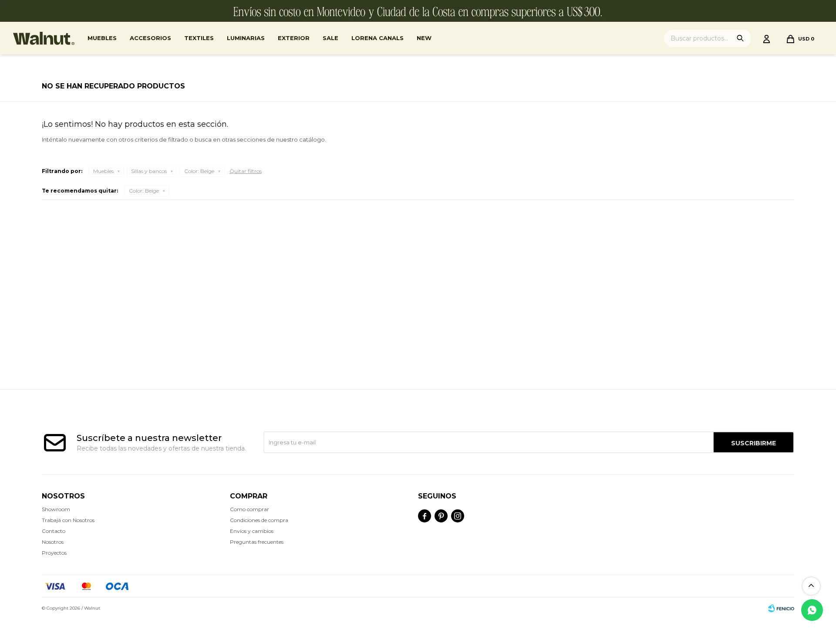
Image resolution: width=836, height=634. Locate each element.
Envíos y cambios (251, 531)
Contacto (53, 531)
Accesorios (150, 37)
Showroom (56, 509)
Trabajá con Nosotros (68, 520)
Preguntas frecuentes (256, 542)
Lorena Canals (377, 37)
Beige (199, 171)
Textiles (199, 37)
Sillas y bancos (149, 171)
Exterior (294, 37)
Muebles (102, 37)
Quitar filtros (245, 171)
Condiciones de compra (259, 520)
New (424, 37)
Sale (330, 37)
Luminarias (246, 37)
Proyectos (54, 552)
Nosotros (53, 542)
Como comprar (249, 509)
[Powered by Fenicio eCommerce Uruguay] (781, 608)
